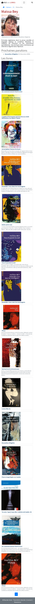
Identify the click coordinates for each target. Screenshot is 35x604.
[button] (32, 2)
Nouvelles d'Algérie (11, 54)
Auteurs (8, 7)
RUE (9, 2)
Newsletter (17, 602)
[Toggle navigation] (24, 2)
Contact (29, 600)
